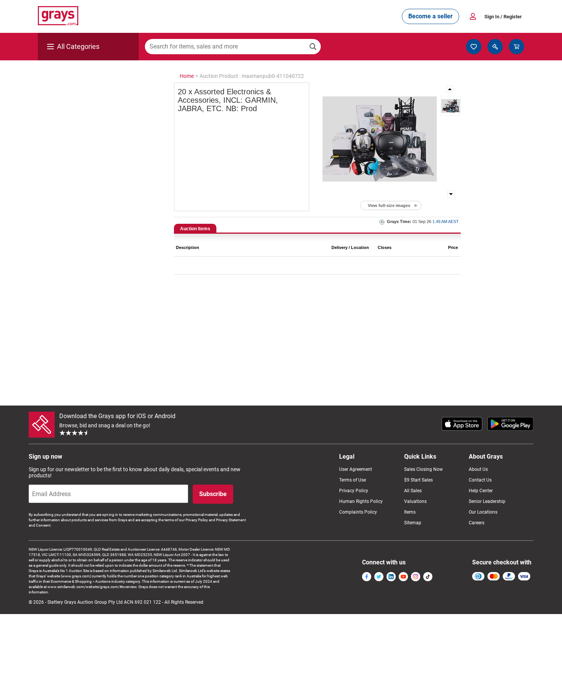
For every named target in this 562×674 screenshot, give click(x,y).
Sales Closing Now (423, 469)
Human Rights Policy (361, 501)
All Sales (413, 490)
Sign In (503, 16)
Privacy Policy (353, 490)
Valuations (415, 501)
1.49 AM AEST (445, 221)
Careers (476, 522)
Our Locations (483, 512)
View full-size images (389, 205)
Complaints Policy (358, 512)
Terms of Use (352, 480)
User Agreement (355, 469)
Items (410, 512)
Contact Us (480, 480)
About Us (478, 469)
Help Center (481, 490)
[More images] (450, 89)
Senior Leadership (487, 501)
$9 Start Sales (418, 480)
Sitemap (412, 522)
